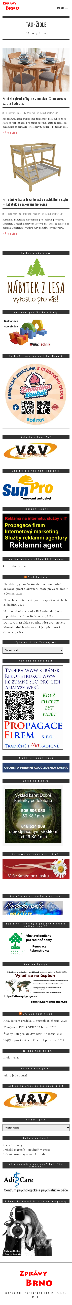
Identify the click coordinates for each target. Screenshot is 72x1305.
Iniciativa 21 (11, 1057)
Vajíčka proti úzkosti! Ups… (21, 1040)
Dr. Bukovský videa (38, 1013)
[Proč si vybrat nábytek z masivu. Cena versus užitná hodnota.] (36, 70)
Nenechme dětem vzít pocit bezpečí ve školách (35, 600)
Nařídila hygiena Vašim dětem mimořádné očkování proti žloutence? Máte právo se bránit (35, 586)
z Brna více (10, 132)
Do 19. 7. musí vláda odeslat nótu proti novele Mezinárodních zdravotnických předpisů (34, 625)
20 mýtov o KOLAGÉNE (19, 1027)
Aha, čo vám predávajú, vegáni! (24, 1021)
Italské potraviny (14, 1154)
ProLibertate (38, 577)
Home (30, 33)
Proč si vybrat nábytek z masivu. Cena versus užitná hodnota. (34, 101)
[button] (62, 8)
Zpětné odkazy (12, 1145)
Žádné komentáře (49, 113)
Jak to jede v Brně (15, 1075)
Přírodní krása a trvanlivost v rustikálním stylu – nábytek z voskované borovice (35, 201)
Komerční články (31, 214)
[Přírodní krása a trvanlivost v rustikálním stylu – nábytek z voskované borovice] (36, 167)
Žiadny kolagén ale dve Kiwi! (23, 1034)
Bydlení (31, 113)
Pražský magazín (14, 1149)
